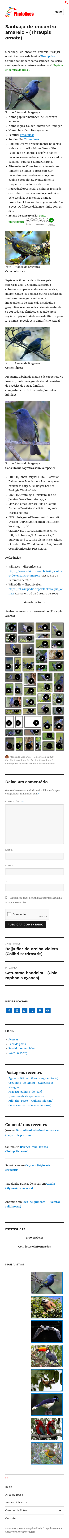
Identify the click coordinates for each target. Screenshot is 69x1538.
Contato (10, 1518)
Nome (9, 850)
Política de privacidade (30, 1528)
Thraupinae (31, 139)
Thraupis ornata (47, 763)
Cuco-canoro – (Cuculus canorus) (30, 1105)
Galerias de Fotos (16, 1510)
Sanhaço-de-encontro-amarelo (21, 763)
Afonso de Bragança (20, 757)
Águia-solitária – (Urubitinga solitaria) (33, 1078)
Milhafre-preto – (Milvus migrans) (31, 1100)
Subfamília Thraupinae (39, 760)
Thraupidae (47, 56)
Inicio (8, 1486)
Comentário (14, 801)
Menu (58, 12)
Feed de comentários (22, 1048)
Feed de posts (17, 1044)
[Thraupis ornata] (34, 93)
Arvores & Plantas (16, 1502)
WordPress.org (18, 1053)
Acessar (13, 1039)
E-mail (9, 865)
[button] (66, 3)
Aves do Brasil (14, 1494)
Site (7, 881)
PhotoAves (10, 1528)
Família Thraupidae (15, 760)
